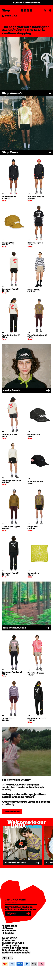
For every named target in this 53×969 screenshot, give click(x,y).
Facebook (10, 930)
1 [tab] (2, 193)
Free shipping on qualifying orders (26, 2)
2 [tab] (3, 193)
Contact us (8, 940)
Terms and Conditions (15, 948)
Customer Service (13, 943)
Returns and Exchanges (16, 952)
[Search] (45, 11)
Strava (8, 928)
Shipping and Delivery (15, 950)
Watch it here (11, 811)
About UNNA (9, 938)
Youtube (9, 933)
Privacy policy (10, 945)
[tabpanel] (14, 177)
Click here (33, 30)
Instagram (10, 926)
